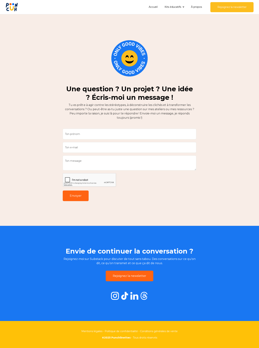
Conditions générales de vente (159, 331)
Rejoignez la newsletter (129, 276)
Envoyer (76, 195)
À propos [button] (196, 6)
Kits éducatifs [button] (173, 6)
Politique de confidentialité (121, 331)
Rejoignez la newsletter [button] (231, 7)
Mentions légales (91, 331)
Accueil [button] (153, 6)
